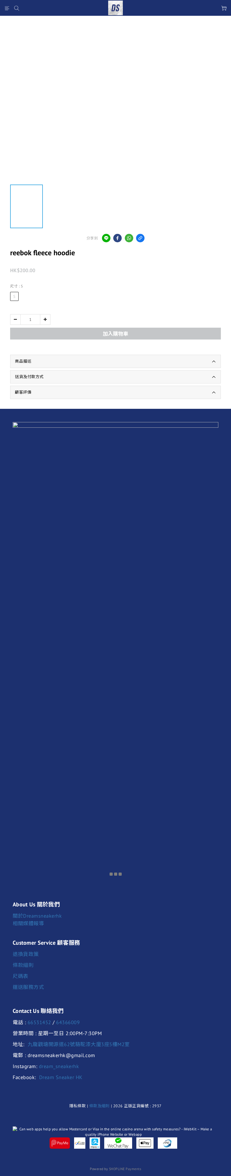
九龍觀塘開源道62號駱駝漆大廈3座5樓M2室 (79, 1044)
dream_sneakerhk (59, 1066)
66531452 (39, 1022)
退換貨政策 (26, 954)
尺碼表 (20, 976)
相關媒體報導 (28, 923)
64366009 (68, 1022)
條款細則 (23, 965)
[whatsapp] (129, 238)
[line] (106, 238)
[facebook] (117, 238)
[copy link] (140, 238)
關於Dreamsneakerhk (37, 916)
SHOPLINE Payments (125, 1169)
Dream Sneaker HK (61, 1077)
